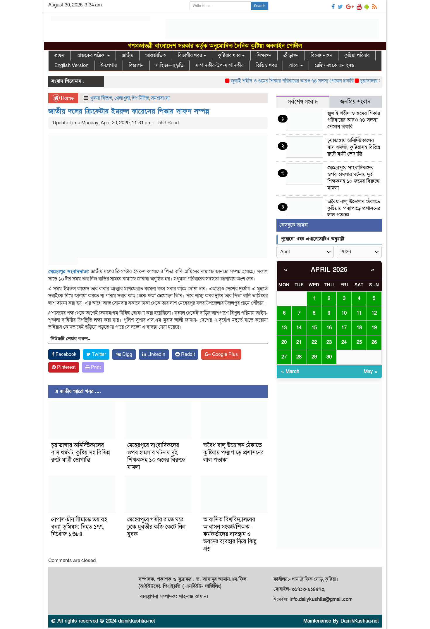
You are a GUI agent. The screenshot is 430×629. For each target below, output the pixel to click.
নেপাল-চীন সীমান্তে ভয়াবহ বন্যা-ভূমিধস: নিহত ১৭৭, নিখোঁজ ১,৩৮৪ (79, 527)
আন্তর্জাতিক (155, 55)
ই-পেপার (108, 65)
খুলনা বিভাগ (101, 98)
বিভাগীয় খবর (190, 55)
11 (359, 313)
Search (259, 6)
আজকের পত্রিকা (92, 55)
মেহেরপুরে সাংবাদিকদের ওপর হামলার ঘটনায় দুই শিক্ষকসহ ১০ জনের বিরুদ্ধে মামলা (156, 456)
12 (374, 313)
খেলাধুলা (122, 98)
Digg (126, 354)
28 (299, 357)
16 (329, 327)
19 (374, 327)
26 (374, 342)
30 (329, 357)
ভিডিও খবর (266, 65)
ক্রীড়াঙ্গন (291, 55)
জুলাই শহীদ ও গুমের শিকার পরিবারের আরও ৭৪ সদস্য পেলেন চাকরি (283, 80)
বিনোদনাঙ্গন (321, 55)
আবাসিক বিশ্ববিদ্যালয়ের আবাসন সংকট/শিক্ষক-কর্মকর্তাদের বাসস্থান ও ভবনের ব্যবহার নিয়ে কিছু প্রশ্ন (230, 534)
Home (67, 98)
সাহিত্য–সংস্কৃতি (169, 65)
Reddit (187, 354)
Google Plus (224, 354)
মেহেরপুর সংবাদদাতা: (68, 271)
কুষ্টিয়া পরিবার (356, 55)
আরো (294, 65)
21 (299, 342)
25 (359, 342)
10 (344, 313)
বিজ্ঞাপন (136, 65)
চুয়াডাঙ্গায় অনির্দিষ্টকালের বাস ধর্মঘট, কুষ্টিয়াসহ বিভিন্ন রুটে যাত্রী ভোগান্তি (80, 453)
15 (314, 327)
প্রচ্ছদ (59, 55)
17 (344, 327)
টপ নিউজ (140, 98)
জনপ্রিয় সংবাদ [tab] (355, 102)
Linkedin (155, 354)
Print (95, 367)
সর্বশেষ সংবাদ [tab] (303, 102)
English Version (71, 65)
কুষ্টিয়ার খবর (230, 55)
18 (359, 327)
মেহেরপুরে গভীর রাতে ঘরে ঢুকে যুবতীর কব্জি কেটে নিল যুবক (156, 527)
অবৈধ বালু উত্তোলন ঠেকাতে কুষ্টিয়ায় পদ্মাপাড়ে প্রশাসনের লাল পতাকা (233, 453)
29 (314, 357)
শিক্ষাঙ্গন (264, 55)
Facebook (65, 354)
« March (290, 371)
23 (329, 342)
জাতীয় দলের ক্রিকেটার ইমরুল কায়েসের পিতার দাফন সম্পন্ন (128, 111)
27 (284, 357)
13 (284, 327)
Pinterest (65, 367)
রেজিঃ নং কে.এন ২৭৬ (334, 65)
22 (314, 342)
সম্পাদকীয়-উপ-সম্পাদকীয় (219, 65)
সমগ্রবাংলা (160, 98)
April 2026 (329, 270)
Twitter (98, 354)
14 (299, 327)
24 (344, 342)
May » (370, 371)
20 (284, 342)
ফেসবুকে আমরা (293, 225)
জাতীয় (127, 55)
